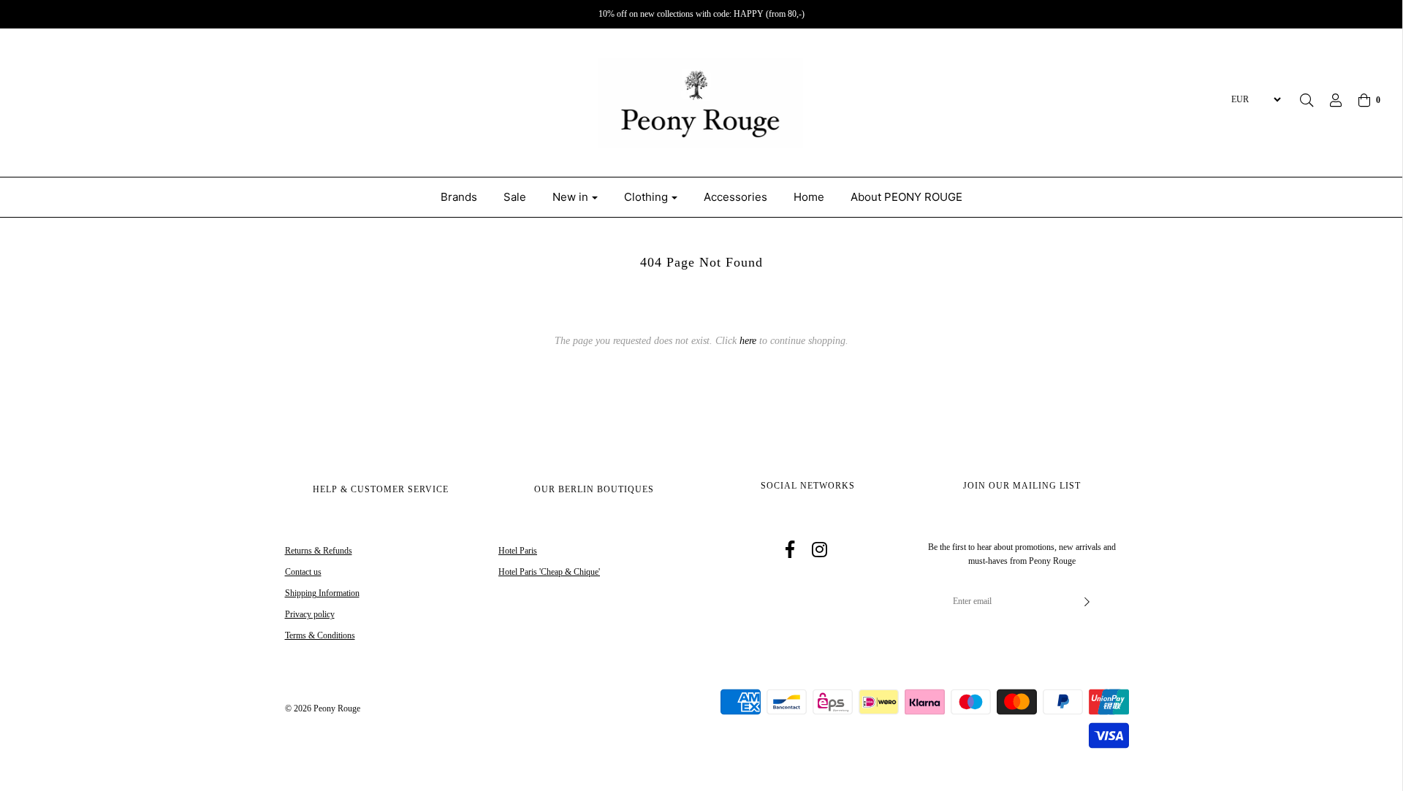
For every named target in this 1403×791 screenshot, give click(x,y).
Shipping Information (322, 593)
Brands (459, 197)
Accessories (735, 197)
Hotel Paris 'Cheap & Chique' (549, 572)
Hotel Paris (517, 551)
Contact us (303, 572)
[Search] (1306, 100)
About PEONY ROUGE (906, 197)
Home (809, 197)
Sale (514, 197)
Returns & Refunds (318, 551)
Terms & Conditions (320, 635)
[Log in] (1328, 100)
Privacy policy (310, 614)
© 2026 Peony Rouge (322, 708)
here (747, 340)
